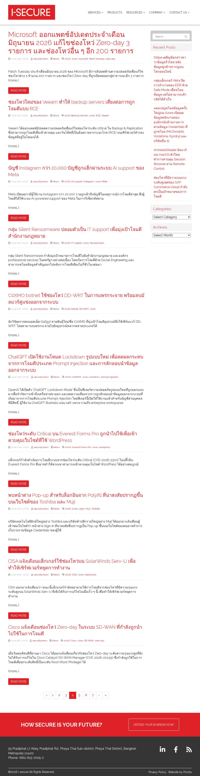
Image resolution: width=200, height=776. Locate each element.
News (56, 58)
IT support (76, 243)
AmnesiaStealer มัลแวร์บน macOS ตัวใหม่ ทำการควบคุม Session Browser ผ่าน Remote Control (170, 159)
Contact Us (178, 12)
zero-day (110, 58)
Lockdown (94, 377)
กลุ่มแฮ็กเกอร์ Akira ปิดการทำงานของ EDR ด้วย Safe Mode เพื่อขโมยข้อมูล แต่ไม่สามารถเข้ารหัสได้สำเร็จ (171, 90)
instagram (88, 181)
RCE (98, 115)
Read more (18, 90)
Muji (88, 508)
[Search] (186, 37)
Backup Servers (79, 115)
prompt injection (109, 377)
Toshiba (96, 508)
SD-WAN (89, 640)
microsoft (83, 58)
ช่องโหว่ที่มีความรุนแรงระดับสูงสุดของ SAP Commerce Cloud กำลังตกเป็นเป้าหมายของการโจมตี (170, 187)
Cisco (73, 640)
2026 (67, 58)
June (74, 58)
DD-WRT (84, 309)
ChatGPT (76, 377)
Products (114, 12)
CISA (74, 574)
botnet (74, 309)
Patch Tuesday (96, 58)
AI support (76, 181)
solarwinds (90, 574)
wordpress (104, 447)
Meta (104, 181)
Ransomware (97, 243)
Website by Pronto (180, 772)
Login (81, 508)
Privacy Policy (157, 772)
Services (94, 12)
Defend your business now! (154, 724)
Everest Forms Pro (81, 447)
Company (156, 12)
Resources (134, 12)
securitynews (40, 58)
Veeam (105, 115)
